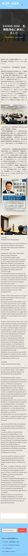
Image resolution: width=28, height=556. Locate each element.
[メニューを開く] (22, 4)
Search (22, 530)
